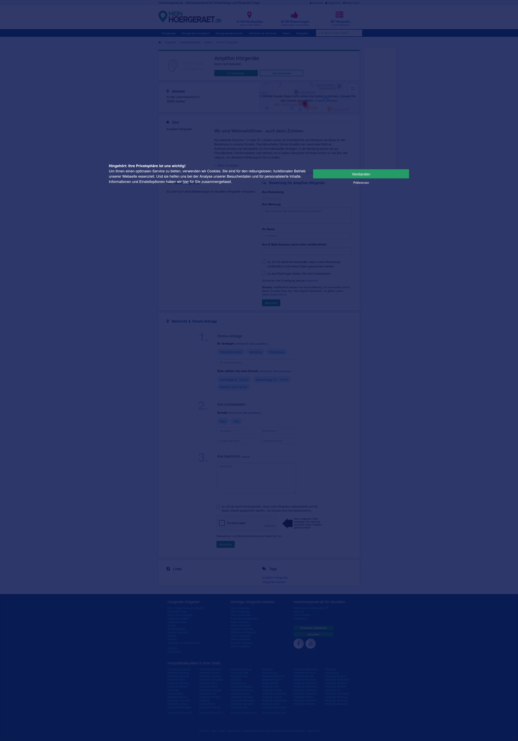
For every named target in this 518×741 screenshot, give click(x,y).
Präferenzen (361, 182)
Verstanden (361, 173)
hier (186, 181)
